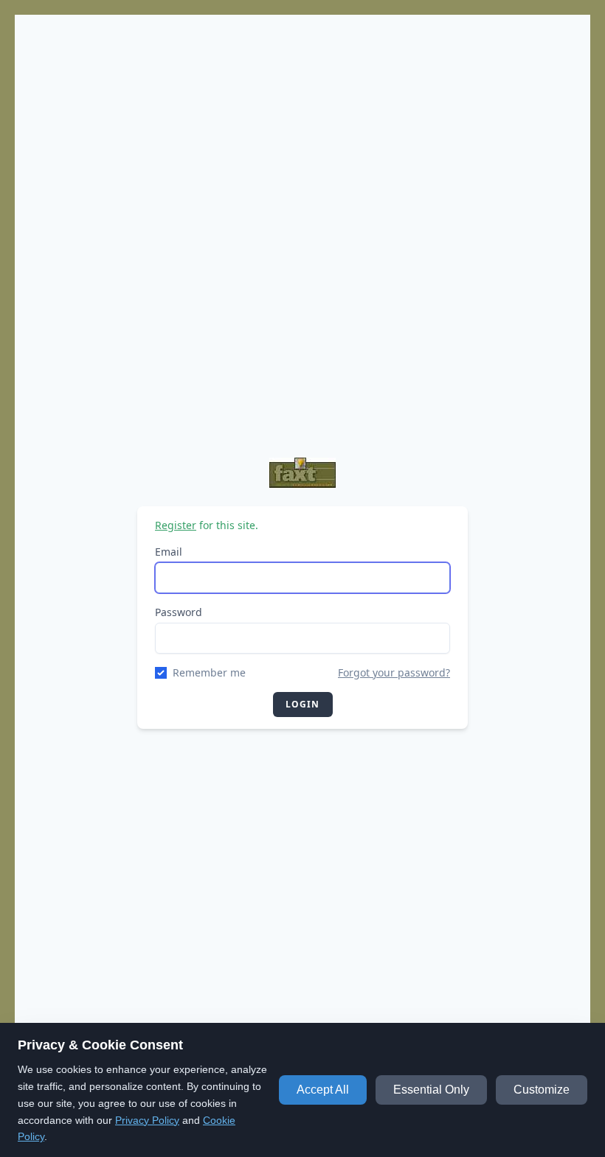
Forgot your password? (394, 672)
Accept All (323, 1089)
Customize (542, 1089)
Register (175, 525)
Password (178, 612)
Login (303, 704)
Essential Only (431, 1089)
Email (168, 552)
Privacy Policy (147, 1120)
